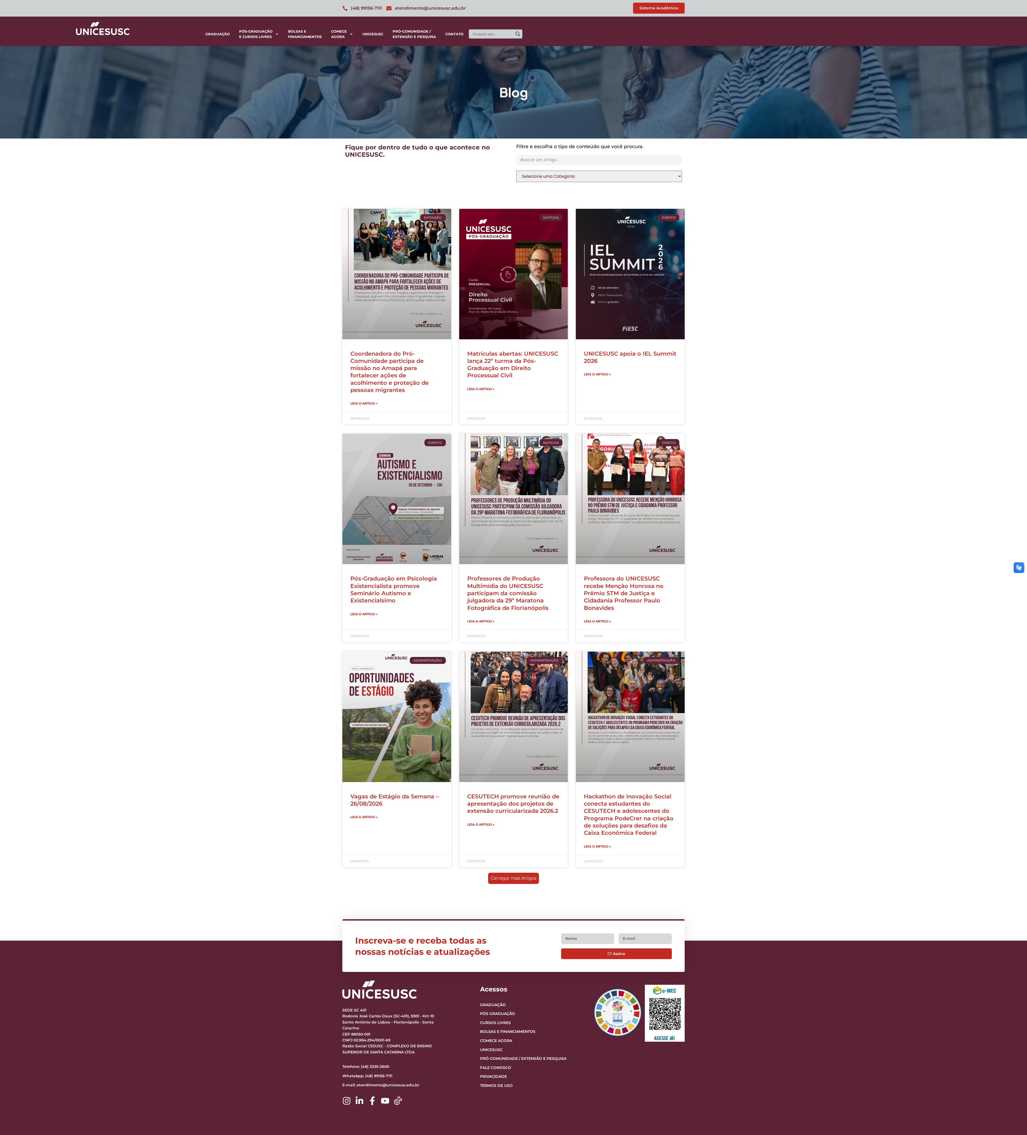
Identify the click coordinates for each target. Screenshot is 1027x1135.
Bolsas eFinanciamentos (305, 34)
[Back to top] (1012, 1098)
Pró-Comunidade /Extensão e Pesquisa (414, 34)
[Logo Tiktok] (398, 1100)
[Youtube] (385, 1100)
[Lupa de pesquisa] (517, 34)
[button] (513, 878)
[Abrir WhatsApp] (1014, 1121)
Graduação (217, 34)
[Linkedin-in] (359, 1100)
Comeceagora (339, 34)
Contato (454, 34)
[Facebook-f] (372, 1100)
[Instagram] (346, 1100)
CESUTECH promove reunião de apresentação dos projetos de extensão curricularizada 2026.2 (513, 803)
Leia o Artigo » (364, 403)
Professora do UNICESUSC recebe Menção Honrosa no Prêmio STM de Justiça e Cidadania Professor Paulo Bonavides (624, 593)
